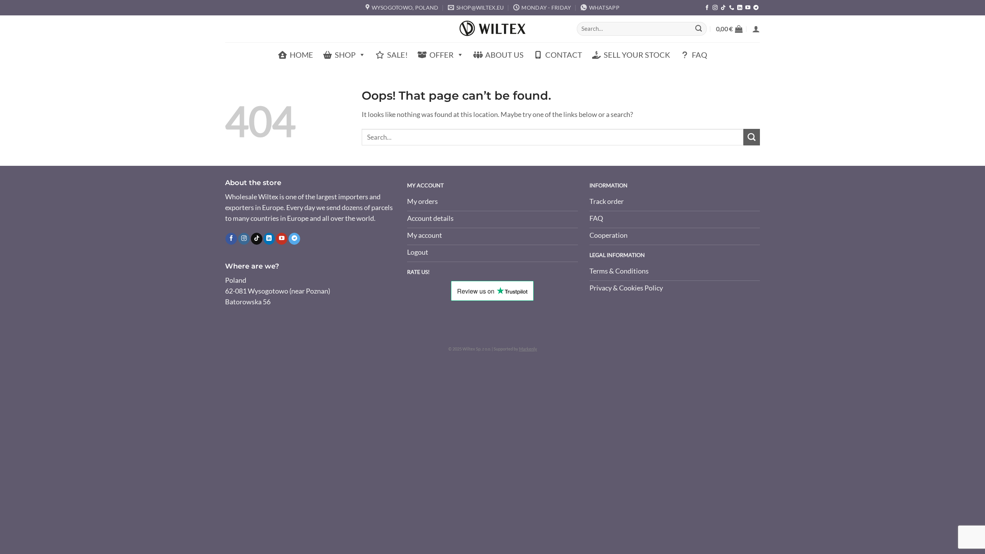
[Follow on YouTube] (747, 8)
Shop (345, 54)
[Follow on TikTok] (723, 8)
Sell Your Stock (637, 54)
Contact (563, 54)
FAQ (699, 54)
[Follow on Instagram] (715, 8)
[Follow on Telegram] (755, 8)
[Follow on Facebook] (707, 8)
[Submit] (698, 29)
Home (301, 54)
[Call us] (731, 8)
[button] (729, 28)
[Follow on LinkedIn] (739, 8)
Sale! (397, 54)
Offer (441, 54)
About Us (504, 54)
